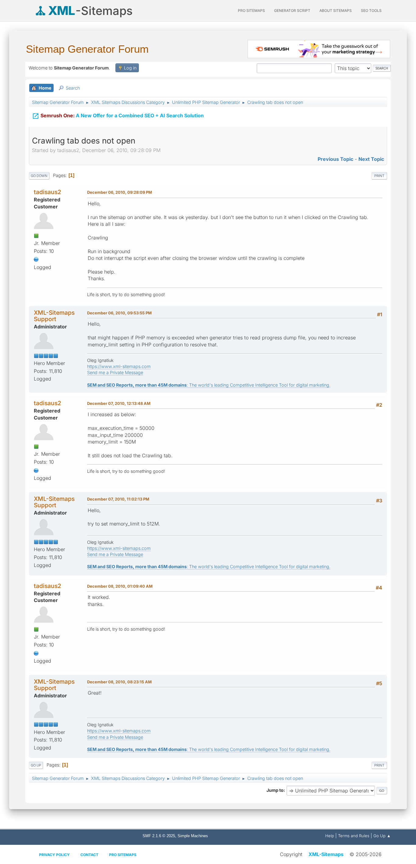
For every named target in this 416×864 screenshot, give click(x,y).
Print (379, 176)
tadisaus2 (47, 192)
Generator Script (292, 10)
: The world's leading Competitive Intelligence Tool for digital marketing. (208, 385)
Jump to (275, 790)
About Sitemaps (335, 10)
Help (329, 835)
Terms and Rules (353, 835)
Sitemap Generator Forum (87, 49)
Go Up (36, 765)
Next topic (371, 159)
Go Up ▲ (382, 835)
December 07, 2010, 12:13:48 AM (118, 403)
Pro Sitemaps (122, 854)
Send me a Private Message (115, 372)
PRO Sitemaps (251, 10)
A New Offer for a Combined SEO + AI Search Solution (118, 116)
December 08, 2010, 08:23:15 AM (119, 681)
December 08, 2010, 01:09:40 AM (120, 586)
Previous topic (335, 159)
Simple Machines (193, 836)
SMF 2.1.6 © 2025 (159, 836)
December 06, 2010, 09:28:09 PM (119, 192)
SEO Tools (371, 10)
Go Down (39, 176)
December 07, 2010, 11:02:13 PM (118, 499)
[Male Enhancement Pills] (36, 259)
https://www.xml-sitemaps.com (119, 366)
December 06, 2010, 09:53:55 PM (119, 312)
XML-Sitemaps (326, 854)
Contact (89, 854)
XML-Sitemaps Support (54, 316)
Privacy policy (54, 854)
